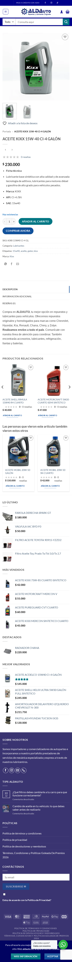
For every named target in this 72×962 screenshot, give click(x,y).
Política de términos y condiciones (22, 833)
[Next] (64, 66)
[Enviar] (66, 21)
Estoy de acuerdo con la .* (27, 900)
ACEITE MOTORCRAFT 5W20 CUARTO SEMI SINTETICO (53, 401)
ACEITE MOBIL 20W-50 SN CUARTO (52, 471)
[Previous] (8, 66)
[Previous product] (12, 149)
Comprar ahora (18, 230)
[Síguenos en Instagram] (11, 770)
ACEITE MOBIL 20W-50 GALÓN (17, 471)
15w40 (16, 251)
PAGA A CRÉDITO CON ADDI (27, 3)
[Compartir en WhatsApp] (5, 264)
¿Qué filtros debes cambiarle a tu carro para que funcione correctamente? (40, 793)
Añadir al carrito (35, 221)
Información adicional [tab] (17, 296)
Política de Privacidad (38, 900)
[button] (5, 11)
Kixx (12, 256)
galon (30, 251)
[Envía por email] (17, 264)
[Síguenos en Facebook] (5, 770)
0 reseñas (26, 156)
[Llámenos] (23, 770)
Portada (7, 131)
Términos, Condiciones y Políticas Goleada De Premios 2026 (34, 855)
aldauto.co (28, 948)
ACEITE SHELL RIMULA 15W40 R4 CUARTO (15, 401)
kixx (36, 251)
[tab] (36, 303)
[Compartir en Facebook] (11, 264)
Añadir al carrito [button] (12, 415)
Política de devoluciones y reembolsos (24, 846)
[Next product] (5, 149)
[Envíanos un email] (17, 770)
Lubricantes (18, 245)
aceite (24, 251)
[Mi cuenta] (61, 11)
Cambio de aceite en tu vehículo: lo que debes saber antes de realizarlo (38, 807)
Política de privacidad (15, 839)
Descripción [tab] (10, 289)
